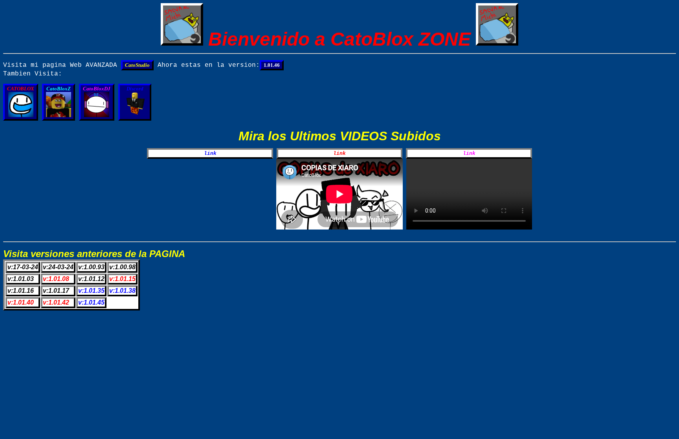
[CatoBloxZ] (60, 115)
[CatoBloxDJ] (98, 115)
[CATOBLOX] (22, 115)
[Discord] (134, 115)
